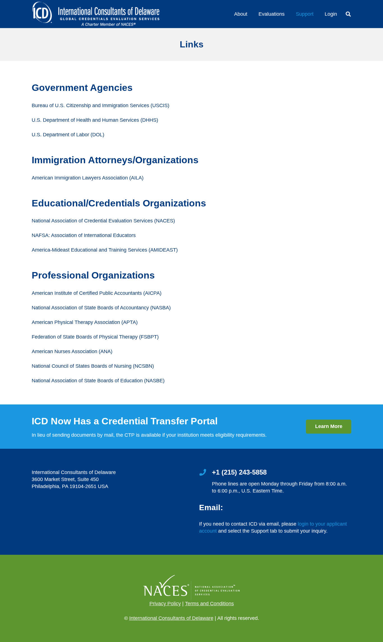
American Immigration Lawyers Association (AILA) (88, 178)
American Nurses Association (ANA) (72, 351)
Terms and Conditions (209, 603)
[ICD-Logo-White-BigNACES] (96, 14)
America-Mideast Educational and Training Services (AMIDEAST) (105, 250)
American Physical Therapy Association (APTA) (85, 322)
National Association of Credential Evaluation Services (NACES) (103, 221)
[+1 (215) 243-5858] (205, 473)
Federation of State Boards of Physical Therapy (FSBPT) (95, 337)
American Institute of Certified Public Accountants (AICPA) (96, 293)
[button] (348, 14)
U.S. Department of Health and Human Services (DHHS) (95, 120)
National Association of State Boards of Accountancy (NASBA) (101, 307)
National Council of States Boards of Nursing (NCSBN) (93, 366)
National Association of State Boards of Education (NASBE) (98, 380)
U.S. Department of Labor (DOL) (68, 134)
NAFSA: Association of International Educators (84, 235)
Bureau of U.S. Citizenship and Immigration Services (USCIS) (100, 105)
